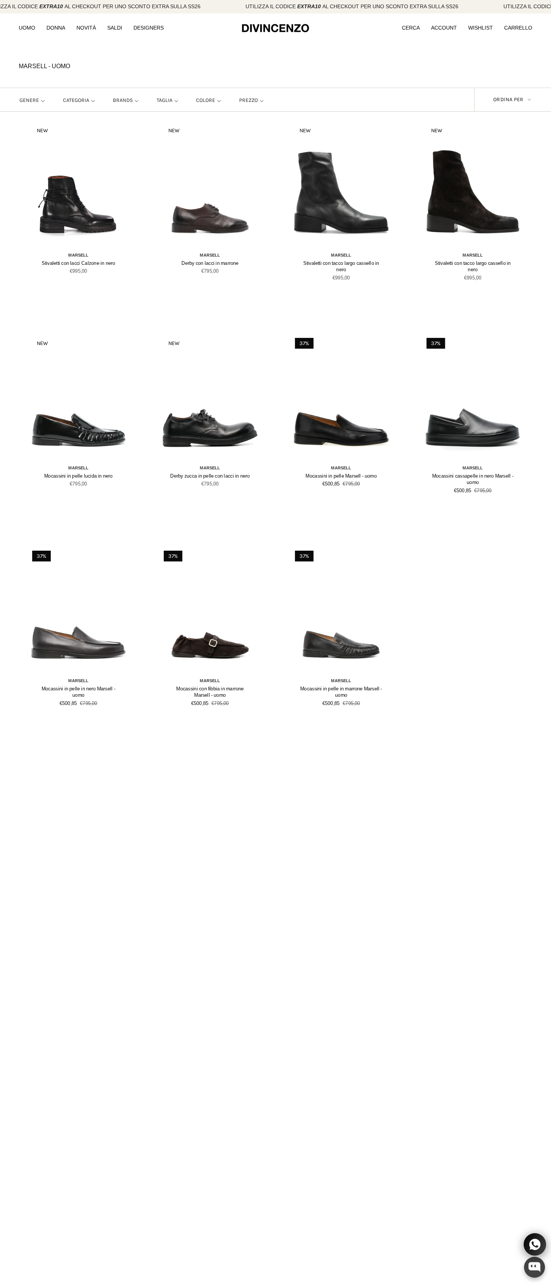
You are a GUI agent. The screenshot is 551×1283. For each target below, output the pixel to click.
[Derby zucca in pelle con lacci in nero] (210, 398)
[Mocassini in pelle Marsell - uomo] (341, 398)
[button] (27, 28)
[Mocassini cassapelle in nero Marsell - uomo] (472, 398)
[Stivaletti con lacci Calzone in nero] (78, 186)
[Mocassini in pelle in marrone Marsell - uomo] (341, 611)
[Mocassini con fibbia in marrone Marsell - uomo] (210, 611)
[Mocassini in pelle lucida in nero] (78, 398)
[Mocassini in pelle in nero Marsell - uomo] (78, 611)
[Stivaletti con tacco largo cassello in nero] (341, 186)
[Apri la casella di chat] (534, 1267)
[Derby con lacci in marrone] (210, 186)
